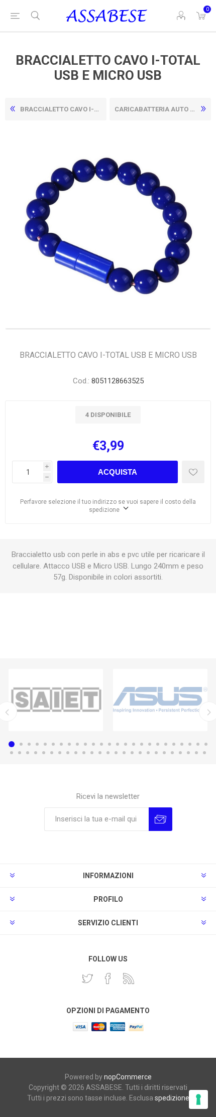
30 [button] (43, 752)
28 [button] (27, 752)
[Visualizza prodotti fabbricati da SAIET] (56, 700)
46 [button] (172, 752)
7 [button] (61, 744)
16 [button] (133, 744)
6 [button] (53, 744)
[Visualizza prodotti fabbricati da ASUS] (160, 700)
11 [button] (93, 744)
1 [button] (12, 744)
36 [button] (91, 752)
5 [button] (45, 744)
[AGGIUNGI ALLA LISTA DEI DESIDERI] (193, 472)
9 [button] (77, 744)
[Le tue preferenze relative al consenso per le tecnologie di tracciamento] (198, 1099)
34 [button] (75, 752)
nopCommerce (128, 1077)
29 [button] (35, 752)
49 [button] (196, 752)
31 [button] (51, 752)
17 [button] (141, 744)
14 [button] (117, 744)
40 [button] (124, 752)
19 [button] (157, 744)
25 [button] (205, 744)
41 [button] (132, 752)
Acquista (117, 472)
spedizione (172, 1098)
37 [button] (99, 752)
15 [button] (125, 744)
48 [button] (188, 752)
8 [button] (69, 744)
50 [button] (204, 752)
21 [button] (173, 744)
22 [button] (181, 744)
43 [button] (148, 752)
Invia (160, 819)
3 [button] (29, 744)
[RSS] (129, 978)
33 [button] (67, 752)
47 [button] (180, 752)
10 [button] (85, 744)
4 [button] (37, 744)
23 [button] (189, 744)
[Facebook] (108, 978)
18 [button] (149, 744)
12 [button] (101, 744)
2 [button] (21, 744)
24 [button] (197, 744)
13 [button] (109, 744)
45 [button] (164, 752)
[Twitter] (87, 978)
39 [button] (116, 752)
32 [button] (59, 752)
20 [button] (165, 744)
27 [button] (19, 752)
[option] (56, 700)
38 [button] (108, 752)
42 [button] (140, 752)
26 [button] (11, 752)
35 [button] (83, 752)
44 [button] (156, 752)
